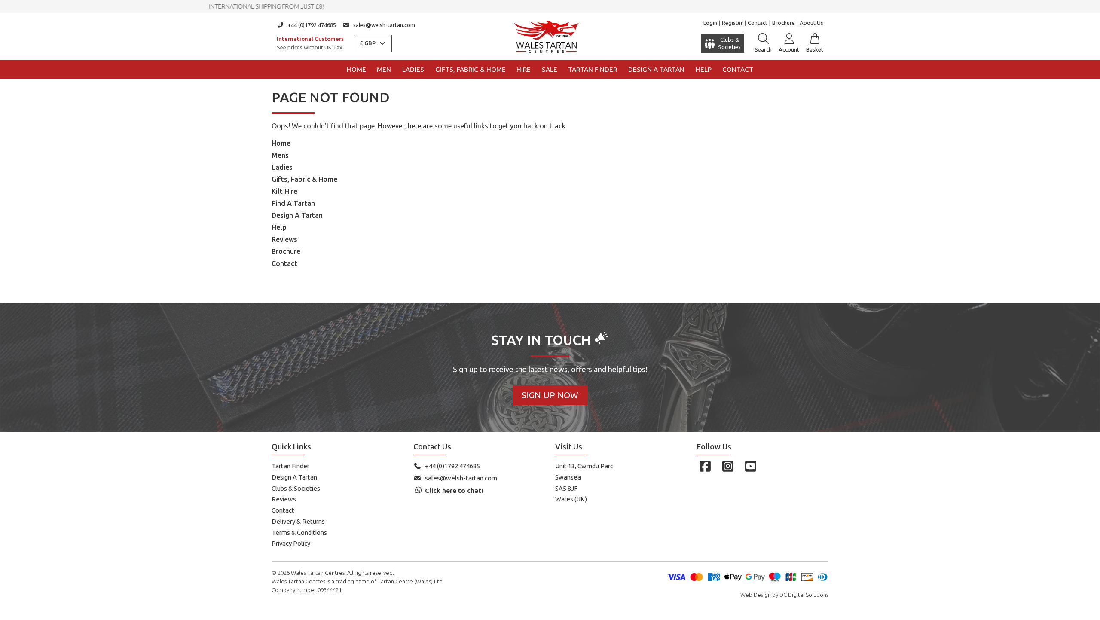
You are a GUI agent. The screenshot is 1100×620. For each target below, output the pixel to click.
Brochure (783, 23)
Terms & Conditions (299, 532)
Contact (757, 23)
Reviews (284, 239)
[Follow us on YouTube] (750, 466)
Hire (523, 69)
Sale (549, 69)
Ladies (413, 69)
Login (710, 23)
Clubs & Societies (296, 488)
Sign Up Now (550, 395)
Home (356, 69)
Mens (280, 155)
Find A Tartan (293, 203)
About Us (811, 23)
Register (732, 23)
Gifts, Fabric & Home (470, 69)
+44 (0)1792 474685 (311, 25)
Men (384, 69)
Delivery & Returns (298, 521)
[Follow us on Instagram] (728, 466)
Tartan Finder (592, 69)
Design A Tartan (297, 215)
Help (704, 69)
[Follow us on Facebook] (705, 466)
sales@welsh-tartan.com (384, 25)
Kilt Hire (284, 191)
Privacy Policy (291, 543)
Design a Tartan (656, 69)
